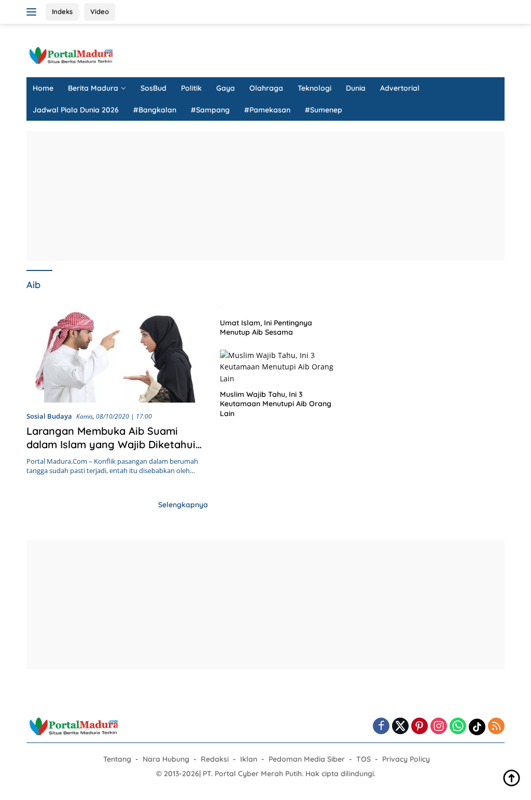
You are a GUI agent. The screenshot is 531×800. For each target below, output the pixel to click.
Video (99, 11)
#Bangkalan (154, 110)
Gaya (225, 88)
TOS (363, 759)
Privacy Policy (406, 759)
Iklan (248, 759)
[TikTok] (477, 727)
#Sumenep (323, 110)
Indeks (62, 11)
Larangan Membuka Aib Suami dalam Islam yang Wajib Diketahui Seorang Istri (110, 444)
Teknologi (314, 88)
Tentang (117, 759)
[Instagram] (438, 727)
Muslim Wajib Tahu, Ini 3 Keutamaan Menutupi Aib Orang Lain (275, 404)
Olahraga (266, 88)
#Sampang (210, 110)
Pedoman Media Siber (307, 759)
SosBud (153, 88)
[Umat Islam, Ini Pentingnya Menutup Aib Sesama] (280, 306)
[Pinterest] (419, 727)
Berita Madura (93, 88)
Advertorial (400, 88)
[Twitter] (400, 727)
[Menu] (33, 12)
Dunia (356, 88)
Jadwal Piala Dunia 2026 (76, 110)
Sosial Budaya (49, 416)
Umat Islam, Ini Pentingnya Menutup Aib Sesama (266, 327)
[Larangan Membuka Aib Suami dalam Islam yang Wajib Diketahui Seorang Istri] (116, 352)
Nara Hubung (166, 759)
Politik (191, 88)
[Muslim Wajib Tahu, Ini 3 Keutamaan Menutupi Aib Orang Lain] (280, 367)
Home (43, 88)
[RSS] (496, 727)
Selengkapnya (183, 504)
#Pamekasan (267, 110)
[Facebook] (381, 727)
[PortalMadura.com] (70, 55)
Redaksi (215, 759)
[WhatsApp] (458, 727)
